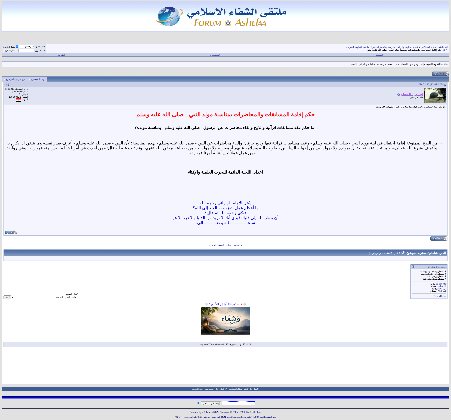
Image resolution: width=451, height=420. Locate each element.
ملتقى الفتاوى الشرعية (357, 47)
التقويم (61, 55)
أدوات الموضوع (38, 79)
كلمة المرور (40, 50)
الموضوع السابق (233, 245)
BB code (440, 284)
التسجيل (379, 55)
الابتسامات (441, 286)
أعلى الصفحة (197, 389)
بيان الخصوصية (211, 389)
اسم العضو (40, 46)
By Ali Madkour (254, 412)
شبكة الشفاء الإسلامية (238, 389)
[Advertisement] (225, 366)
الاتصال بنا (254, 389)
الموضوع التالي (217, 245)
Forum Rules (440, 296)
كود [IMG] (441, 289)
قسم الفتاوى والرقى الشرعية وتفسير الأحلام (395, 47)
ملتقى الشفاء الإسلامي (432, 47)
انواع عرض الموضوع (16, 79)
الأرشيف (223, 389)
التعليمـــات (214, 55)
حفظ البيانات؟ (9, 47)
